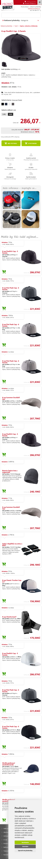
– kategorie (16, 20)
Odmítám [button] (25, 846)
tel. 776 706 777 (34, 10)
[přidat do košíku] (3, 272)
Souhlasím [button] (25, 842)
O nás (5, 840)
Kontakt (6, 855)
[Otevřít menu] (39, 2)
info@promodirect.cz (34, 8)
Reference (7, 847)
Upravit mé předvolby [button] (25, 850)
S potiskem (32, 143)
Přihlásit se (33, 3)
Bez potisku (12, 143)
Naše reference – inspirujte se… (19, 188)
